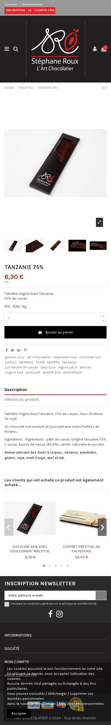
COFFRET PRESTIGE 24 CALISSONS (81, 549)
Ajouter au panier (59, 332)
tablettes (26, 362)
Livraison (11, 4)
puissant (33, 372)
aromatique (72, 372)
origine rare (14, 372)
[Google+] (19, 350)
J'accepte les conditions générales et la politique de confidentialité (53, 603)
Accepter (19, 713)
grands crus (15, 357)
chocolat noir (90, 357)
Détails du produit (21, 399)
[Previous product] (103, 88)
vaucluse (48, 367)
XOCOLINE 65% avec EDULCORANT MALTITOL (30, 549)
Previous (8, 527)
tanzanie (69, 362)
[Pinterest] (25, 350)
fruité (40, 362)
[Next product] (106, 88)
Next (102, 527)
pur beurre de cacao (21, 367)
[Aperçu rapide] (30, 542)
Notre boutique (32, 4)
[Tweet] (12, 350)
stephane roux (65, 357)
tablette (53, 362)
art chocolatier (39, 357)
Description (15, 389)
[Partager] (7, 350)
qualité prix (52, 372)
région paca (67, 367)
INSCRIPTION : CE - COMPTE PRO (29, 10)
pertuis (11, 362)
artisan (85, 367)
